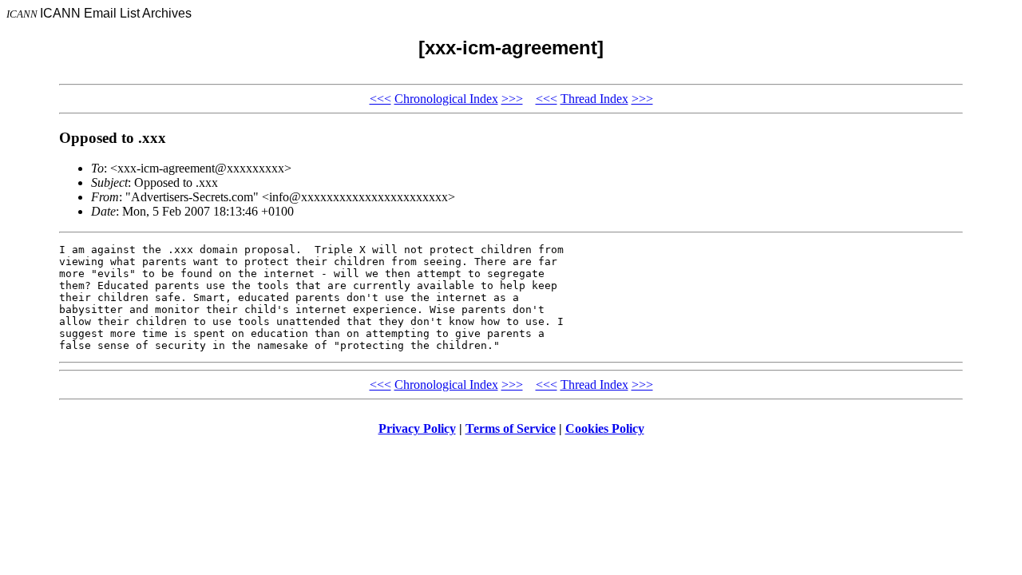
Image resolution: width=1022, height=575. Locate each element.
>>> (512, 98)
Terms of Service (510, 428)
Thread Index (594, 98)
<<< (380, 98)
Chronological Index (446, 98)
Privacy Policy (417, 428)
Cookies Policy (604, 428)
